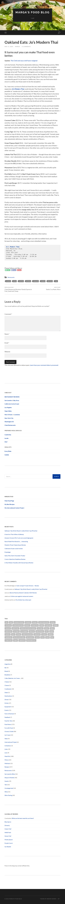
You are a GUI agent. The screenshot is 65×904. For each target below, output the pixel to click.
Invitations (8, 745)
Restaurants (11, 277)
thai (56, 281)
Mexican (32, 631)
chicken (53, 622)
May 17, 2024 (9, 46)
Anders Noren (51, 899)
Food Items (8, 724)
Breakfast (7, 675)
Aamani (8, 281)
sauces (37, 637)
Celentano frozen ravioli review (14, 548)
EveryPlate (8, 451)
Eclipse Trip (35, 625)
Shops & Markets (9, 777)
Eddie (14, 281)
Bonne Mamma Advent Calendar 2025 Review (23, 593)
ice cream (40, 628)
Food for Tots (8, 721)
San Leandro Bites (10, 774)
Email (7, 343)
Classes (7, 685)
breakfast (28, 622)
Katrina (28, 281)
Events (7, 710)
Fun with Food (9, 728)
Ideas (6, 738)
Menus (7, 760)
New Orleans (39, 631)
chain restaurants (43, 622)
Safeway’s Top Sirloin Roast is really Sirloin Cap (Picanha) (21, 531)
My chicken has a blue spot (23, 600)
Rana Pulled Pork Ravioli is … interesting (16, 541)
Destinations (8, 696)
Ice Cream (7, 735)
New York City (9, 418)
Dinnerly (7, 825)
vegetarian (22, 640)
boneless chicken (18, 622)
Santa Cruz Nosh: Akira (53, 288)
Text (6, 784)
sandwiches (9, 637)
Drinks (6, 703)
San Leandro (8, 400)
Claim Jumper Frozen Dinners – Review (27, 585)
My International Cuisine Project (14, 508)
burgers (35, 622)
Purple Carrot (9, 843)
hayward (8, 628)
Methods (7, 763)
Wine (6, 792)
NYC (46, 631)
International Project (11, 742)
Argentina (7, 664)
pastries (8, 634)
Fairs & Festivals (9, 713)
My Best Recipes (10, 504)
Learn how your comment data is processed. (44, 365)
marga (17, 46)
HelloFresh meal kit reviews (28, 628)
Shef (6, 442)
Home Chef (8, 836)
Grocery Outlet (9, 731)
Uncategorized (9, 788)
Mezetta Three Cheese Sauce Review (15, 545)
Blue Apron (8, 822)
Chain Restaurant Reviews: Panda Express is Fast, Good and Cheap (18, 289)
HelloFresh (8, 832)
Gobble (7, 455)
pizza (13, 634)
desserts (27, 625)
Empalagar (8, 552)
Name (7, 334)
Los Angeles (24, 631)
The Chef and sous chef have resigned (24, 61)
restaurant (37, 634)
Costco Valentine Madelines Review (15, 559)
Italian (52, 628)
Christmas (8, 625)
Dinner (7, 699)
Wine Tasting (8, 795)
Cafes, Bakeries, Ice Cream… (13, 678)
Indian (46, 628)
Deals (6, 692)
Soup (42, 637)
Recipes (7, 767)
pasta (51, 631)
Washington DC (9, 421)
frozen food (48, 625)
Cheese (7, 682)
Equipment (8, 706)
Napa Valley (8, 411)
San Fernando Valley (19, 637)
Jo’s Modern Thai (18, 89)
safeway (50, 634)
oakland (35, 281)
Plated (18, 634)
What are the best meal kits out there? (23, 818)
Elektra (21, 281)
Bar (6, 667)
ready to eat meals (27, 634)
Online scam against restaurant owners (21, 596)
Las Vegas (16, 631)
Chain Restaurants (10, 425)
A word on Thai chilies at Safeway (14, 534)
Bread (6, 671)
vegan (15, 640)
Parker (43, 281)
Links (6, 749)
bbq (7, 622)
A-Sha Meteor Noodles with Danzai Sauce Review (19, 562)
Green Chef (8, 829)
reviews (50, 281)
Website (7, 352)
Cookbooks (8, 689)
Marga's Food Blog (32, 12)
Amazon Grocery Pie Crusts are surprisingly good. (19, 538)
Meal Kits (7, 756)
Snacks (7, 781)
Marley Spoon (9, 839)
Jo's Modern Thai (12, 247)
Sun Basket (8, 846)
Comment (8, 314)
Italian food (9, 631)
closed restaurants (18, 625)
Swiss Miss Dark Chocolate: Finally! (15, 555)
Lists (6, 753)
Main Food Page (9, 501)
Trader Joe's (9, 640)
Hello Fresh (15, 628)
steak (47, 637)
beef (11, 622)
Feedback (7, 717)
